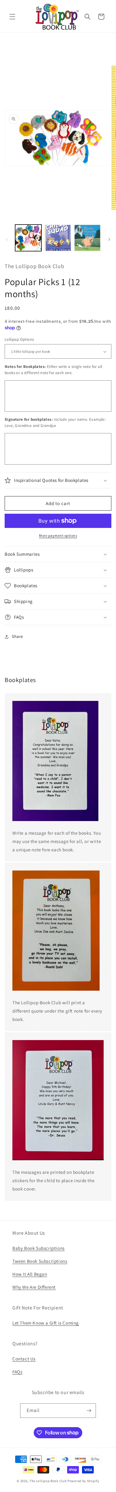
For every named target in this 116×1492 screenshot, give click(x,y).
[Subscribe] (89, 1410)
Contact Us (24, 1359)
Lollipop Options (19, 339)
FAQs (17, 1372)
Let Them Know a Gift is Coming (45, 1323)
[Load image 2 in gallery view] (58, 238)
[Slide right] (109, 239)
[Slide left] (7, 239)
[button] (12, 16)
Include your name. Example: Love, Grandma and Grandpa (55, 422)
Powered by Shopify (83, 1481)
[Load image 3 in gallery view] (87, 238)
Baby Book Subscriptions (38, 1248)
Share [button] (17, 636)
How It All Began (29, 1274)
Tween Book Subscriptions (39, 1261)
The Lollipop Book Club (48, 1481)
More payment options (58, 535)
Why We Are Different (34, 1287)
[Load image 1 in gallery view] (28, 238)
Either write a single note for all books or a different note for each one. (53, 369)
